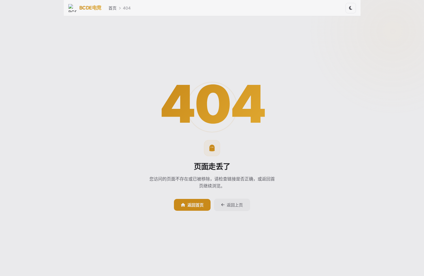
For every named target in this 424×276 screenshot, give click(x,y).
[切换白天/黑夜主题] (351, 8)
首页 (112, 7)
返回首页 (195, 204)
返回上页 (235, 204)
